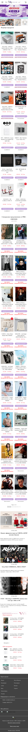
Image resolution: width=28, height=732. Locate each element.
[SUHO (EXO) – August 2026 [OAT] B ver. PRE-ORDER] (7, 388)
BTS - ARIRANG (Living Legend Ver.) (16, 657)
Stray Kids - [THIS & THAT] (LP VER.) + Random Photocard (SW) (7, 108)
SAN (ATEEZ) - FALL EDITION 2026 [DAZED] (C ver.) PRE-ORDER (21, 461)
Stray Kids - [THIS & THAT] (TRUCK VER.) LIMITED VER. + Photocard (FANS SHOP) (17, 665)
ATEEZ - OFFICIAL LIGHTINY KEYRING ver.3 (20, 201)
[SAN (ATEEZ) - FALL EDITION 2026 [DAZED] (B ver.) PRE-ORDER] (7, 482)
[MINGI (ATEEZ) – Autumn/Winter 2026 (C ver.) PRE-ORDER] (20, 262)
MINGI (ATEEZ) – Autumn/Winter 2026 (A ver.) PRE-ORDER (21, 304)
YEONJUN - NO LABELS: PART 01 (7, 200)
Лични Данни (4, 691)
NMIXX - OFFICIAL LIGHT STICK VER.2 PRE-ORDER (20, 368)
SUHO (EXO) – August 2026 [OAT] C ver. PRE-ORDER (21, 399)
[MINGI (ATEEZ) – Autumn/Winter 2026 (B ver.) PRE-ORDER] (7, 294)
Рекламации (3, 683)
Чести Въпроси (17, 680)
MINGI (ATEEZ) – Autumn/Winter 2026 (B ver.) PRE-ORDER (7, 304)
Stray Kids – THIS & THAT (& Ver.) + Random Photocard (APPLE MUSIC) (7, 78)
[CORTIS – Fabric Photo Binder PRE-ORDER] (7, 325)
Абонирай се (6, 642)
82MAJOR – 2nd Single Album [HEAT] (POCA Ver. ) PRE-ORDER (7, 368)
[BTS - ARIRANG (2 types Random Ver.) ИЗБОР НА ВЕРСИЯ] (7, 129)
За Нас (2, 685)
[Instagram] (5, 705)
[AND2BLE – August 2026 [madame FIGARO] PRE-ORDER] (20, 419)
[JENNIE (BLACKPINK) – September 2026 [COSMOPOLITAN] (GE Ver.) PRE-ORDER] (7, 451)
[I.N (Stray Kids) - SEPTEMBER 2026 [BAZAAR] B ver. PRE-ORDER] (20, 231)
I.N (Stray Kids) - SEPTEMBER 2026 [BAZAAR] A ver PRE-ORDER (7, 273)
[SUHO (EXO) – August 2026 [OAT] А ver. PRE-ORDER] (7, 419)
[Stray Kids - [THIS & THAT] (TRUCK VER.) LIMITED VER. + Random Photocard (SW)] (7, 38)
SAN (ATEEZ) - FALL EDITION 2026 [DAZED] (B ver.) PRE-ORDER (7, 492)
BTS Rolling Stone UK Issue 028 (20, 107)
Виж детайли (7, 147)
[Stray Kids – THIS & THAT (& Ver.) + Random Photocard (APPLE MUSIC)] (7, 67)
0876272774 (9, 702)
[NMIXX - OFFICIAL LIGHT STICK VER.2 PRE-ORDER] (20, 357)
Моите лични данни (14, 726)
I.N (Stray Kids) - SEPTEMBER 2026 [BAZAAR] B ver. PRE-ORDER (21, 242)
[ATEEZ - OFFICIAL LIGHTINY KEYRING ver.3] (20, 190)
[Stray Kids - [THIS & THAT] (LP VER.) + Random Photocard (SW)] (7, 97)
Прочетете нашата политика (14, 722)
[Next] (25, 11)
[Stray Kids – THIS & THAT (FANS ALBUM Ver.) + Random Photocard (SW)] (20, 67)
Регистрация (17, 683)
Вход (2, 688)
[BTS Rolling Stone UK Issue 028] (20, 97)
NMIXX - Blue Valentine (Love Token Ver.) (21, 138)
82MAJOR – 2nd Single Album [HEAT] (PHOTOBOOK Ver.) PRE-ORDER (20, 335)
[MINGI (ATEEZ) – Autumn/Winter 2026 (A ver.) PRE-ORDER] (20, 294)
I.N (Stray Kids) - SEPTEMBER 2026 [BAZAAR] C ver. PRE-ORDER (7, 242)
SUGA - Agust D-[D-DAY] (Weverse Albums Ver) (7, 171)
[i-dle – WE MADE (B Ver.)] (20, 160)
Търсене (16, 688)
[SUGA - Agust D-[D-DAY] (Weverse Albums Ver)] (7, 160)
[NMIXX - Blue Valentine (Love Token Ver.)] (20, 129)
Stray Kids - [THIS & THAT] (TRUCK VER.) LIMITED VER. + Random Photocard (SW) (7, 48)
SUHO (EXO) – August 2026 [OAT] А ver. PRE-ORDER (7, 430)
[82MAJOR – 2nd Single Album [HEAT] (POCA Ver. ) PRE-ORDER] (7, 357)
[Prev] (2, 11)
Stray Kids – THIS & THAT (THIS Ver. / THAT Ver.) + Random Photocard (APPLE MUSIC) (21, 48)
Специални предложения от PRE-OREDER (14, 218)
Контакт (16, 685)
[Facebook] (2, 705)
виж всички (14, 221)
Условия (3, 693)
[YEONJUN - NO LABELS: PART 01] (7, 190)
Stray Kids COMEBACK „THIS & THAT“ (14, 566)
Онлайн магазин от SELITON (14, 730)
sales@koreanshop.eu (10, 699)
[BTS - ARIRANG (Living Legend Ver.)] (6, 659)
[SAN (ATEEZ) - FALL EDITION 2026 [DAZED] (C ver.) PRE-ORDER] (20, 451)
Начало (2, 680)
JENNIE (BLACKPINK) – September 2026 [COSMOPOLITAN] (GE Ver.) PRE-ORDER (7, 461)
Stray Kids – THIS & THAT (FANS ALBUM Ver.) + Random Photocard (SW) (21, 78)
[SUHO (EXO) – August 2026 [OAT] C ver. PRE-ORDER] (20, 388)
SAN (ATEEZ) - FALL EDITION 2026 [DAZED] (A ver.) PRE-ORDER (21, 492)
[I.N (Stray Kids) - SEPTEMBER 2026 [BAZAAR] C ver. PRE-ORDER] (7, 231)
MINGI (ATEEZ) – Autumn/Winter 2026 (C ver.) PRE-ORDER (20, 273)
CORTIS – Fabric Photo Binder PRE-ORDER (7, 334)
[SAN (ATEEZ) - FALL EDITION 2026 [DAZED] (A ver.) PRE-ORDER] (20, 482)
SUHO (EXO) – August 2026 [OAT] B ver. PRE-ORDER (7, 399)
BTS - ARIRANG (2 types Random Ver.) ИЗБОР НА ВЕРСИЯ (7, 139)
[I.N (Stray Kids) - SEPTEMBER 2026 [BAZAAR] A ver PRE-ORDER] (7, 262)
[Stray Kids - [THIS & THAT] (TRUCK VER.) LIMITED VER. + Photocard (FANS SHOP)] (6, 667)
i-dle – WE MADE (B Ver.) (21, 170)
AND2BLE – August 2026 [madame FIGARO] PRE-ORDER (21, 430)
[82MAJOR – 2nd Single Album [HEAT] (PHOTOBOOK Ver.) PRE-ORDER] (20, 325)
